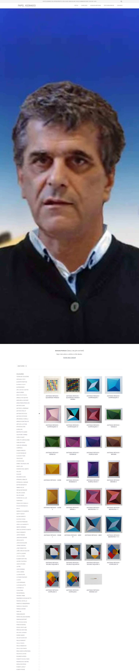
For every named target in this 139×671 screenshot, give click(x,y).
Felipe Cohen (21, 492)
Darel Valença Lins (23, 463)
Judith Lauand (21, 553)
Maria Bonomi (21, 614)
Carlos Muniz (21, 442)
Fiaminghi (20, 500)
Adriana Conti (21, 379)
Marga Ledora (21, 608)
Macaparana (20, 593)
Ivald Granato (21, 532)
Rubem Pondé (21, 669)
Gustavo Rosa (21, 519)
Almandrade (20, 387)
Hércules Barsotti (23, 524)
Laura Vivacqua (22, 561)
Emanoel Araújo (22, 479)
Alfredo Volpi (21, 384)
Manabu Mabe (21, 595)
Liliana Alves (21, 574)
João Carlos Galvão (23, 550)
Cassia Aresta (21, 450)
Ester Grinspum (22, 484)
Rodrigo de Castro (23, 661)
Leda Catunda (21, 563)
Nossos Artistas (95, 5)
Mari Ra (19, 611)
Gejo (18, 508)
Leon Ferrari (21, 569)
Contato (119, 5)
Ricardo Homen (21, 656)
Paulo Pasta (20, 643)
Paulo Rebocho (21, 645)
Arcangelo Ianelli (22, 418)
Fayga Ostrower (22, 490)
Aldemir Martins (22, 381)
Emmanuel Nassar (22, 482)
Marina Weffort (22, 619)
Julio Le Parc (21, 556)
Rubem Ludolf (21, 666)
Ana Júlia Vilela (22, 395)
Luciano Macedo (22, 577)
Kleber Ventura (22, 558)
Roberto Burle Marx (23, 659)
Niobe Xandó (20, 635)
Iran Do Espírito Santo (24, 529)
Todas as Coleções (23, 376)
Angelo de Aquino (22, 397)
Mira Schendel (21, 624)
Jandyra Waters (22, 537)
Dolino (19, 471)
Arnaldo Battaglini (23, 421)
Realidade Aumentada (23, 651)
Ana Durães (20, 392)
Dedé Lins (20, 466)
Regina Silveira (21, 653)
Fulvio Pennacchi (22, 505)
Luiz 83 (19, 579)
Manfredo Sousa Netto (24, 598)
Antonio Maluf (21, 410)
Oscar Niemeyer (22, 637)
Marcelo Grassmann (23, 603)
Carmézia (19, 447)
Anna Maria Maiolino (23, 403)
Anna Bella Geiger (22, 400)
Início (76, 5)
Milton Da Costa (22, 622)
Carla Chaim (20, 437)
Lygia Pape (20, 590)
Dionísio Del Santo (23, 468)
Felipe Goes (20, 495)
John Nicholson (22, 542)
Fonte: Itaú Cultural (69, 358)
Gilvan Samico (21, 516)
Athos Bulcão (21, 426)
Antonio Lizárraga (22, 408)
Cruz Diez (20, 458)
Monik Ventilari (22, 627)
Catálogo (84, 5)
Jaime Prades (21, 534)
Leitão (19, 566)
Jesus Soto (20, 540)
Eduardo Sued (21, 476)
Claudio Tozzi (21, 455)
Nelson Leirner (21, 632)
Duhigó (19, 474)
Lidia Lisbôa (20, 571)
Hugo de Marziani (22, 521)
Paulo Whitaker (22, 648)
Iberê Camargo (21, 527)
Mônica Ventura (22, 629)
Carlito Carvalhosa (23, 439)
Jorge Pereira (21, 545)
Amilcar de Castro (22, 389)
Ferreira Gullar (22, 498)
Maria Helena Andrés (23, 616)
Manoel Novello (22, 600)
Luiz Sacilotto (21, 585)
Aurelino (19, 429)
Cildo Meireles (21, 453)
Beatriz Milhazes (22, 432)
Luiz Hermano (21, 582)
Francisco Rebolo (22, 503)
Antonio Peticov (22, 413)
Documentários (109, 5)
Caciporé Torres (22, 434)
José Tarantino (21, 548)
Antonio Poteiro (22, 416)
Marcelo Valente (22, 606)
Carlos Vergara (22, 445)
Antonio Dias (21, 405)
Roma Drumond (21, 664)
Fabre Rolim (20, 487)
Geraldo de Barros (23, 511)
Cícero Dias (20, 461)
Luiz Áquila (20, 587)
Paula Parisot (21, 640)
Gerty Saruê (20, 513)
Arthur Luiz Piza (22, 424)
